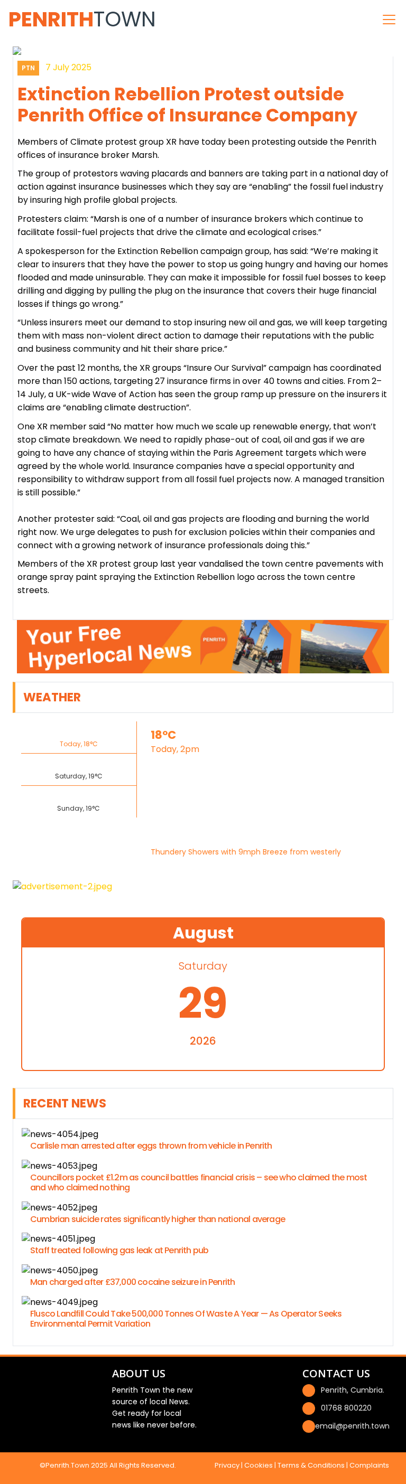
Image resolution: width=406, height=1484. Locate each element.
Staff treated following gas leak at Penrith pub (119, 1250)
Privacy (227, 1465)
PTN (28, 67)
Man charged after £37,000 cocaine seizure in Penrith (132, 1282)
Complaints (369, 1465)
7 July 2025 (68, 67)
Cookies (258, 1465)
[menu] (389, 19)
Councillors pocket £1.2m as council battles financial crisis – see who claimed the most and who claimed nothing (198, 1182)
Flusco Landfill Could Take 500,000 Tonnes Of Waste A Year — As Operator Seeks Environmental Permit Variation (186, 1319)
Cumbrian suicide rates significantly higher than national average (157, 1219)
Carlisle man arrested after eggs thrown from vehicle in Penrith (151, 1146)
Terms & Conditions (311, 1465)
